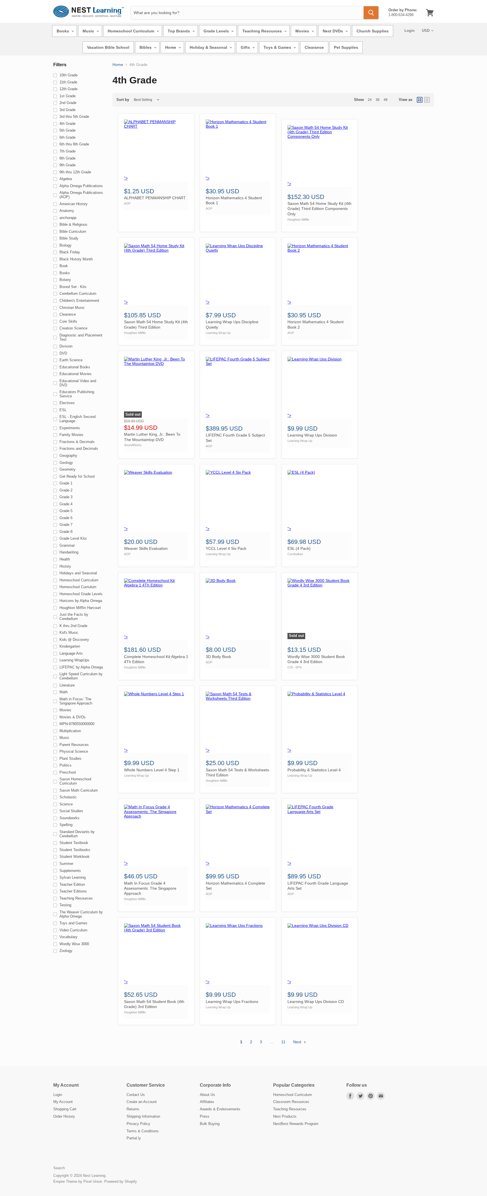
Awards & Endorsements (220, 1109)
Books (63, 31)
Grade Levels (216, 31)
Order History (64, 1116)
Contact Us (136, 1095)
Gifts (246, 47)
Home (171, 47)
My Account (63, 1102)
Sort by (122, 100)
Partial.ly (134, 1138)
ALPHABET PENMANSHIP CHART (155, 198)
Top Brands (179, 31)
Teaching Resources (262, 31)
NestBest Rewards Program (295, 1124)
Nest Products (284, 1116)
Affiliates (207, 1102)
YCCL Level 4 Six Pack (226, 548)
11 (283, 1042)
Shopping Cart (64, 1109)
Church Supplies (373, 31)
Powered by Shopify (120, 1181)
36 (378, 100)
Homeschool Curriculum (131, 31)
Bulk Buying (210, 1124)
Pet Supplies (346, 47)
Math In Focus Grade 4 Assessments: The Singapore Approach (150, 888)
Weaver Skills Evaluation (146, 548)
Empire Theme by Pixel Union (77, 1181)
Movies (302, 31)
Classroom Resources (291, 1102)
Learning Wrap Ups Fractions (232, 1001)
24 (370, 100)
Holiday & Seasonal (209, 47)
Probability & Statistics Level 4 (314, 770)
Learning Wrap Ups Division (312, 435)
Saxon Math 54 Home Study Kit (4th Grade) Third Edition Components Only (319, 208)
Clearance (314, 47)
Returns (133, 1109)
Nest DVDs (333, 31)
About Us (207, 1095)
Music (89, 31)
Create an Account (142, 1102)
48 (386, 100)
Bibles (146, 47)
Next (297, 1042)
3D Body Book (218, 656)
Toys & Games (278, 47)
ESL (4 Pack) (299, 548)
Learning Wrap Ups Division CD (315, 1001)
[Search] (371, 12)
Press (204, 1116)
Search (59, 1168)
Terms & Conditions (143, 1131)
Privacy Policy (138, 1124)
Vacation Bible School (108, 47)
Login (409, 30)
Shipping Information (143, 1116)
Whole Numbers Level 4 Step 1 (152, 770)
